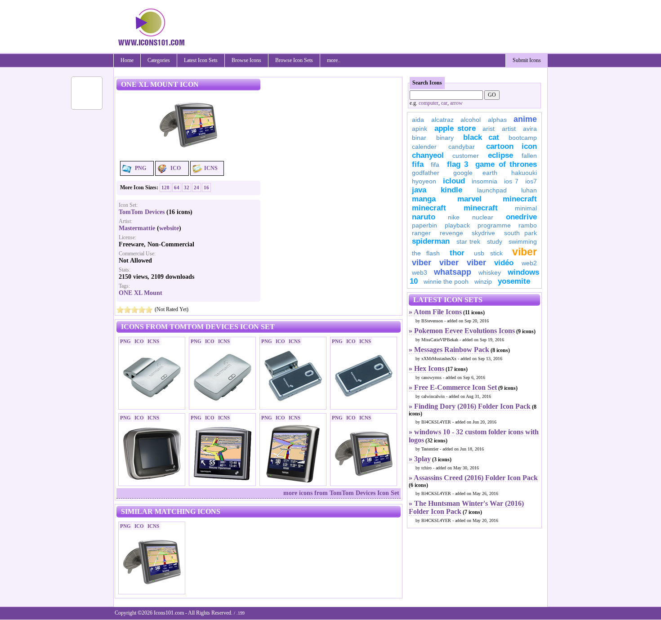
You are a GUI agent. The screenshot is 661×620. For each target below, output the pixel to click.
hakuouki (524, 172)
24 (196, 187)
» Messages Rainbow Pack (449, 349)
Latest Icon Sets (201, 60)
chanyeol (428, 155)
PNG (140, 168)
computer (428, 103)
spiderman (431, 241)
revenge (451, 232)
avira (530, 128)
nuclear (482, 217)
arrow (456, 103)
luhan (529, 190)
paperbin (424, 225)
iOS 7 (511, 181)
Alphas (497, 119)
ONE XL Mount (140, 293)
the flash (426, 253)
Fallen (529, 155)
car (444, 103)
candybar (461, 146)
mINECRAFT (429, 208)
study (494, 241)
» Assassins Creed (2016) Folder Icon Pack (473, 478)
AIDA (418, 119)
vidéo (504, 263)
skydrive (483, 232)
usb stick (488, 253)
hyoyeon (424, 181)
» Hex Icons (426, 368)
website (169, 228)
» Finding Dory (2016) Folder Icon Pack (470, 406)
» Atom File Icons (435, 312)
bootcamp (523, 137)
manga (424, 199)
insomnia (484, 181)
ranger (421, 232)
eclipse (500, 155)
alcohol (470, 119)
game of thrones (506, 164)
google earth (475, 172)
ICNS (211, 168)
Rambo (527, 225)
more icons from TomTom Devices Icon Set (341, 493)
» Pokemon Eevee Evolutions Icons (462, 331)
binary (445, 137)
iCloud (454, 181)
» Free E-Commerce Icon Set (453, 387)
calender (424, 146)
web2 (529, 263)
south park (520, 232)
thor (457, 253)
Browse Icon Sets (294, 60)
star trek (468, 241)
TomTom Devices (142, 212)
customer (465, 155)
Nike (454, 217)
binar (419, 137)
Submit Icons (527, 60)
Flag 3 (457, 164)
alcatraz (442, 119)
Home (127, 60)
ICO (175, 168)
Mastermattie (137, 228)
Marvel (469, 199)
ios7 (531, 181)
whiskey (489, 272)
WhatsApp (452, 272)
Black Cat (481, 137)
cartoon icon (511, 146)
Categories (158, 60)
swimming (523, 241)
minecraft (520, 199)
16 (206, 187)
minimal (526, 208)
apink (419, 128)
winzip (483, 281)
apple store (455, 128)
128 (165, 187)
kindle (451, 190)
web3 (419, 272)
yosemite (514, 281)
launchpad (492, 190)
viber (524, 252)
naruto (423, 217)
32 (186, 187)
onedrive (521, 217)
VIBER (421, 262)
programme (494, 225)
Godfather (425, 172)
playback (457, 225)
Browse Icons (246, 60)
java (419, 190)
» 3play (420, 459)
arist (488, 128)
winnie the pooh (446, 281)
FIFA (418, 164)
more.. (333, 60)
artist (509, 128)
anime (525, 119)
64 (176, 187)
